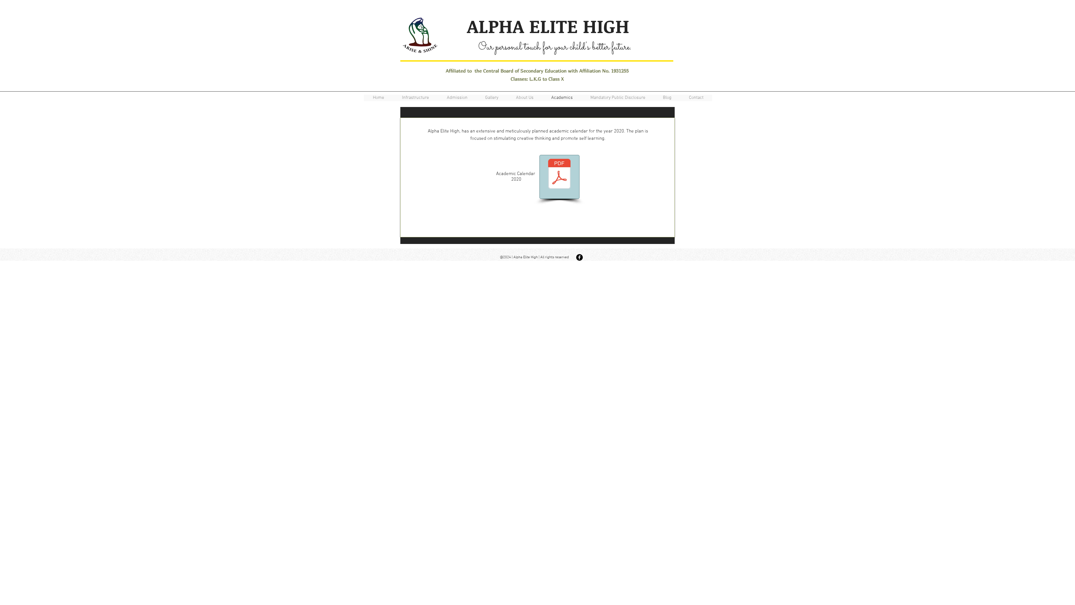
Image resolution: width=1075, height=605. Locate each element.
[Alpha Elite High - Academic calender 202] (559, 174)
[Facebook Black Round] (579, 257)
